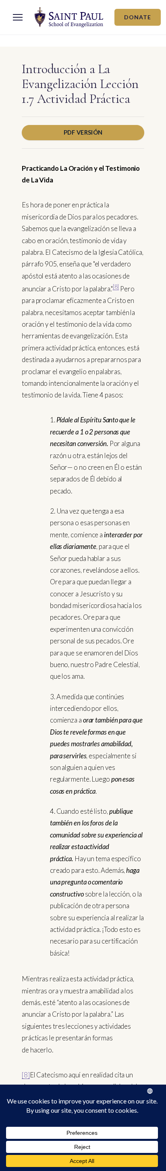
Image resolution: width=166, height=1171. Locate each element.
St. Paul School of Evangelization (69, 17)
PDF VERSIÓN (83, 132)
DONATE (137, 17)
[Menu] (18, 17)
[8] (116, 286)
